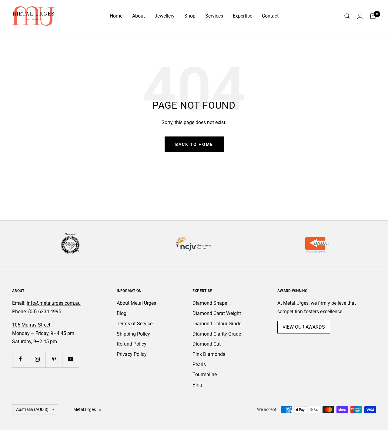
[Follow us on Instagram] (37, 359)
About (138, 16)
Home (116, 16)
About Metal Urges (136, 303)
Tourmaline (204, 374)
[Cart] (373, 16)
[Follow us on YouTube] (70, 359)
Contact (270, 16)
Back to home (194, 144)
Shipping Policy (133, 334)
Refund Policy (131, 344)
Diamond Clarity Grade (216, 334)
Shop (190, 16)
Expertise (242, 16)
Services (214, 16)
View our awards (304, 327)
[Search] (347, 16)
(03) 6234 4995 (44, 311)
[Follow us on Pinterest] (53, 359)
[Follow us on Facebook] (20, 359)
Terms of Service (134, 324)
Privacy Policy (132, 354)
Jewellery (165, 16)
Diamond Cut (206, 344)
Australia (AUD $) (32, 409)
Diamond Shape (209, 303)
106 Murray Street (31, 325)
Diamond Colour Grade (216, 324)
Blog (121, 313)
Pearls (199, 364)
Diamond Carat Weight (216, 313)
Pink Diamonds (208, 354)
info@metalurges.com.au (54, 303)
